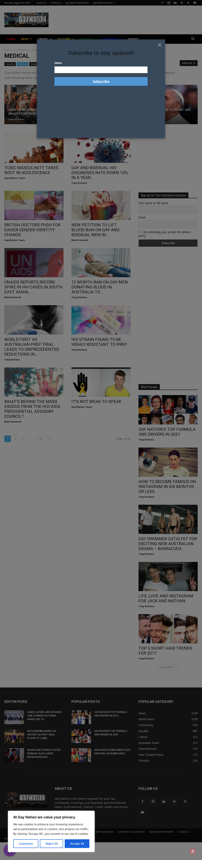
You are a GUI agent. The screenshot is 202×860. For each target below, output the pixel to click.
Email (58, 63)
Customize (26, 843)
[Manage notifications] (193, 851)
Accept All (77, 843)
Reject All (52, 843)
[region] (51, 831)
